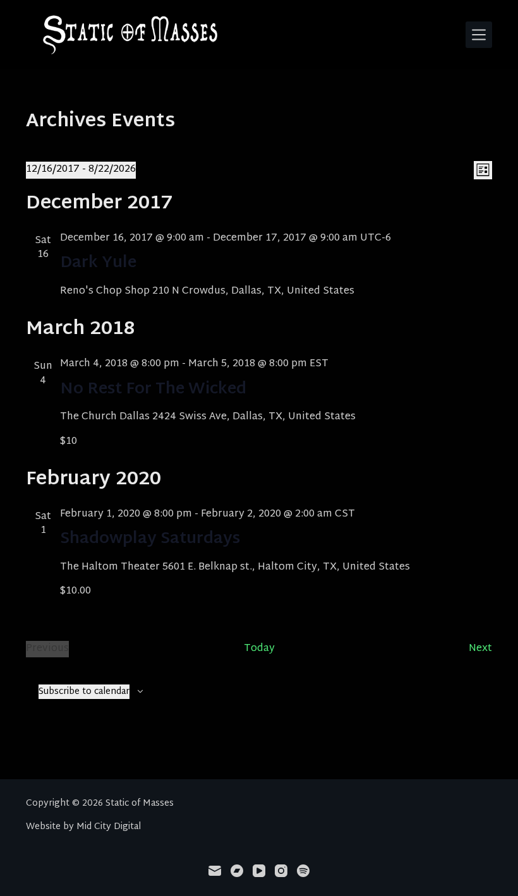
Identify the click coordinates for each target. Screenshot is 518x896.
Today (259, 649)
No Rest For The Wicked (153, 389)
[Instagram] (281, 870)
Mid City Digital (108, 827)
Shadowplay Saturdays (150, 539)
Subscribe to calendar (84, 691)
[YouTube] (259, 870)
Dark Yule (98, 263)
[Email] (214, 870)
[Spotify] (303, 870)
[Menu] (479, 34)
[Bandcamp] (237, 870)
